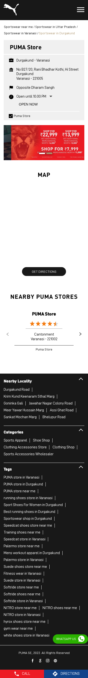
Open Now (28, 104)
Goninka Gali (13, 403)
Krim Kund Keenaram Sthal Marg (29, 396)
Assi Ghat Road (62, 410)
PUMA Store (44, 313)
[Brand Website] (55, 660)
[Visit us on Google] (40, 660)
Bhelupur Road (54, 417)
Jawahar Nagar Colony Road (51, 403)
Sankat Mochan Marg (20, 417)
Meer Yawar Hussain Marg (24, 410)
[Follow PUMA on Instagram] (47, 660)
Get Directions (44, 271)
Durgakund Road (17, 389)
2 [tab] (47, 154)
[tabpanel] (44, 140)
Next (80, 334)
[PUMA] (11, 10)
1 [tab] (40, 154)
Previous (7, 334)
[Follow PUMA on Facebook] (32, 660)
